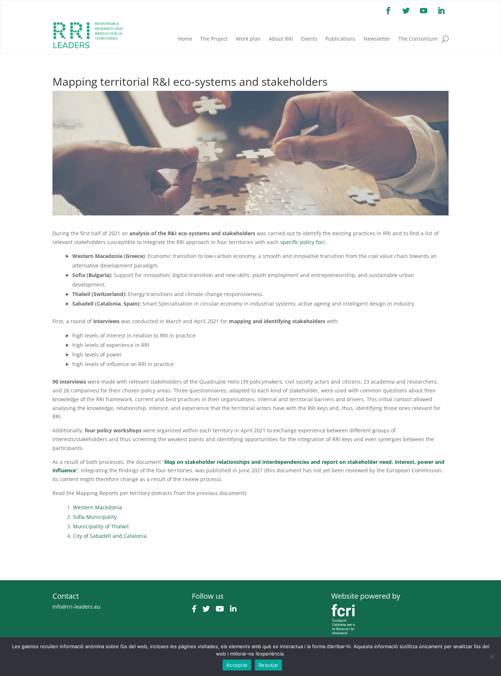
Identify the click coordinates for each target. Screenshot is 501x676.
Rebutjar (268, 665)
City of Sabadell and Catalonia (110, 535)
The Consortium (418, 38)
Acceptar (237, 665)
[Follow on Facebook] (388, 10)
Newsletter (376, 38)
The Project (214, 38)
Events (309, 38)
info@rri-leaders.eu (76, 606)
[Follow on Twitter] (406, 10)
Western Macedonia (97, 507)
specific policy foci (302, 242)
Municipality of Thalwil (101, 526)
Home (185, 38)
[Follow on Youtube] (423, 10)
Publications (340, 38)
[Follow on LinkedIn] (441, 10)
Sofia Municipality (95, 516)
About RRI (281, 38)
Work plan (248, 38)
